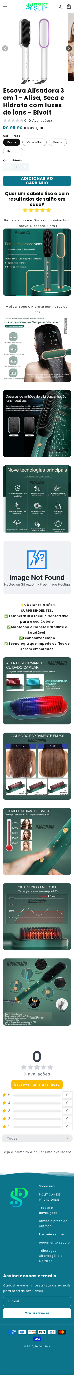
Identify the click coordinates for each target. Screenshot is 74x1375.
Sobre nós (47, 1186)
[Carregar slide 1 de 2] (33, 81)
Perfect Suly (42, 1346)
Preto (11, 142)
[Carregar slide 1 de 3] (37, 81)
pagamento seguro (54, 1242)
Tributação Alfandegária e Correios (51, 1256)
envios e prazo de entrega (53, 1223)
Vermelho (34, 142)
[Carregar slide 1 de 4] (41, 81)
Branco (13, 151)
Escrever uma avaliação (37, 1084)
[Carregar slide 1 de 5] (45, 81)
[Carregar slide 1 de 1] (29, 81)
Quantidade (12, 160)
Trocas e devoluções (48, 1210)
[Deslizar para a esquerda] (5, 48)
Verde (57, 142)
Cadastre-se (37, 1313)
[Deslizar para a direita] (69, 48)
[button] (5, 6)
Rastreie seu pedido (55, 1234)
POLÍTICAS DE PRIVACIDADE (49, 1197)
